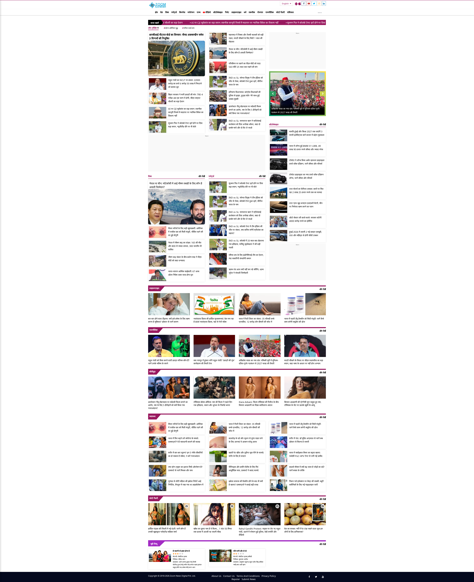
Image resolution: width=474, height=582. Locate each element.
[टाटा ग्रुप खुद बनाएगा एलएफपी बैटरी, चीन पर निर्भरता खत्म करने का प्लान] (278, 207)
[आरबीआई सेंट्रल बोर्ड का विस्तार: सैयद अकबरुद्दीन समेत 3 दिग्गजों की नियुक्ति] (176, 58)
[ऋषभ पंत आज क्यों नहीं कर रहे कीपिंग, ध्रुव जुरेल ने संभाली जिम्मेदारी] (218, 273)
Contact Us (229, 575)
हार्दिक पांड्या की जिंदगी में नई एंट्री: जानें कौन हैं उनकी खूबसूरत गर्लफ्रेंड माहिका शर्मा (167, 530)
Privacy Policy (269, 575)
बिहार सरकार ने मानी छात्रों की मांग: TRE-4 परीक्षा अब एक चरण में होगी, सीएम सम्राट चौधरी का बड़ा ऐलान (185, 98)
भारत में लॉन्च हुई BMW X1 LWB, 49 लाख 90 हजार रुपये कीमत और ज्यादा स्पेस (306, 147)
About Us (216, 575)
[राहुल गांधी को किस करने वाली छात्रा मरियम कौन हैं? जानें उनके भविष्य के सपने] (169, 345)
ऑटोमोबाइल (218, 12)
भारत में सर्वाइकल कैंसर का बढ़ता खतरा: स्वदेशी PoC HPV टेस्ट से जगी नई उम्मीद (305, 454)
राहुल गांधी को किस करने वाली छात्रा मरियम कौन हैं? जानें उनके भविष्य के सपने (168, 362)
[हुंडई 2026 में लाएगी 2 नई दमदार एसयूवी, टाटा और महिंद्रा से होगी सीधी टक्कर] (278, 236)
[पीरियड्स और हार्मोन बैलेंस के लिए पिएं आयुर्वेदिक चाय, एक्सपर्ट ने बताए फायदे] (218, 471)
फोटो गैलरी (280, 12)
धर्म (245, 12)
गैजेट (227, 12)
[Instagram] (319, 3)
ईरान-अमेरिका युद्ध (171, 28)
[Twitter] (314, 3)
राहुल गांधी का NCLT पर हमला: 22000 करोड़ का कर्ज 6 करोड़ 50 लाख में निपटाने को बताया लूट (185, 83)
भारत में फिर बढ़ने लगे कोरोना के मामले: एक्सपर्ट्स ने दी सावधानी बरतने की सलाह (184, 440)
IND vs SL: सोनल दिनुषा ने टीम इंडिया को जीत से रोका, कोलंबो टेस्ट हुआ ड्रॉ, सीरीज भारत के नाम (246, 81)
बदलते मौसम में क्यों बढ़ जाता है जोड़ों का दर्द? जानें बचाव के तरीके (306, 468)
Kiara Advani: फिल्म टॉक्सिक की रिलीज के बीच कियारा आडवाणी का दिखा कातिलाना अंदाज (259, 403)
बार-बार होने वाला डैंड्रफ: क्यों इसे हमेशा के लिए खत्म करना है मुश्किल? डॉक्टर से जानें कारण (169, 320)
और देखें (201, 176)
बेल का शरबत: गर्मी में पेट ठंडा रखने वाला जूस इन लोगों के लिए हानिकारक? (303, 530)
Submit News (249, 579)
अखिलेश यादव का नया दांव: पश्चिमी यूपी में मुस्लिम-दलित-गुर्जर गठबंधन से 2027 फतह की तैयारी (258, 362)
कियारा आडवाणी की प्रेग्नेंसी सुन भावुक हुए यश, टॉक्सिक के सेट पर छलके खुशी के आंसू (302, 403)
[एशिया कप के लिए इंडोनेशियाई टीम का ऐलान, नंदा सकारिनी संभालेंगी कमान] (218, 259)
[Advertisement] (206, 154)
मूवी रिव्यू (154, 543)
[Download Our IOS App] (299, 3)
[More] (319, 12)
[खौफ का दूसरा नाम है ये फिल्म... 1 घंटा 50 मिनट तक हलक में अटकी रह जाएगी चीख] (214, 513)
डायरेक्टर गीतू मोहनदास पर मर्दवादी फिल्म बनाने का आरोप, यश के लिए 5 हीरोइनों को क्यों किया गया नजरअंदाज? (245, 110)
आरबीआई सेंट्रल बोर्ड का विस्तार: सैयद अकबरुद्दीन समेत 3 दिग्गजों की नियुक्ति (176, 36)
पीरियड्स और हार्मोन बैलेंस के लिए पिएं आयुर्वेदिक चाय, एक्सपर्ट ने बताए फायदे (243, 468)
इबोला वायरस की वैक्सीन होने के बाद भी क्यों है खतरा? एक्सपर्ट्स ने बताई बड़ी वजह (246, 483)
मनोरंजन (191, 12)
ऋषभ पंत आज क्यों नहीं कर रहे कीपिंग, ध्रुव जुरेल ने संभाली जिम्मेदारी (246, 271)
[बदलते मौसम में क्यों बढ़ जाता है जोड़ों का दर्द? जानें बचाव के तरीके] (278, 471)
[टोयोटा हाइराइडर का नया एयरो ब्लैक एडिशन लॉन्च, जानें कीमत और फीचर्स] (278, 178)
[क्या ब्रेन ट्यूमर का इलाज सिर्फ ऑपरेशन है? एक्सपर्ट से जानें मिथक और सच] (157, 471)
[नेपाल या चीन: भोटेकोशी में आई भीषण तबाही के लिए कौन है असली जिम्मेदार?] (218, 53)
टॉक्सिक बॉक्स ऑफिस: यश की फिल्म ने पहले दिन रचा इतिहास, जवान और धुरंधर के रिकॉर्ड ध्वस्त (213, 403)
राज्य (198, 12)
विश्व (167, 12)
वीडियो (208, 12)
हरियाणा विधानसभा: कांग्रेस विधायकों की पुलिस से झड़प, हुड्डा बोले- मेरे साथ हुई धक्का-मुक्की (244, 95)
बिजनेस (182, 12)
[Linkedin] (324, 3)
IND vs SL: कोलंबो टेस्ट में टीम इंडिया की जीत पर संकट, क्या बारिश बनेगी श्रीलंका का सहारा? (246, 230)
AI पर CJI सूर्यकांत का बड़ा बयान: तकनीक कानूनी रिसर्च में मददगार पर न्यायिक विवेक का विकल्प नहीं (182, 22)
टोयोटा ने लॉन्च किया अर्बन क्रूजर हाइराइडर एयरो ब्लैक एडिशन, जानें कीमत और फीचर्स (306, 162)
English (285, 3)
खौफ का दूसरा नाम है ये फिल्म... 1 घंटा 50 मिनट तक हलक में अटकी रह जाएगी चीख (213, 530)
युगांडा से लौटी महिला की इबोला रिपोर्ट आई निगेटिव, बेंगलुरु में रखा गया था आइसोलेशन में (185, 483)
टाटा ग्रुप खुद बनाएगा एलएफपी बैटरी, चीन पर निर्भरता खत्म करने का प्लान (305, 205)
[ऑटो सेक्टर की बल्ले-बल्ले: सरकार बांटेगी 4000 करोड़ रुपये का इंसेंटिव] (278, 221)
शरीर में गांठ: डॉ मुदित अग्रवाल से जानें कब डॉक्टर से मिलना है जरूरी (306, 440)
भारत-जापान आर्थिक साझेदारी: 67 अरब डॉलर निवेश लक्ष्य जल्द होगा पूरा (183, 273)
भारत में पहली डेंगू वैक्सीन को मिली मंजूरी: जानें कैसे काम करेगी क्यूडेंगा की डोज (304, 320)
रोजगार (260, 12)
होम (156, 12)
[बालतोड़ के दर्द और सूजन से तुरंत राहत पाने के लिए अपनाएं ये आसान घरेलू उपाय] (218, 442)
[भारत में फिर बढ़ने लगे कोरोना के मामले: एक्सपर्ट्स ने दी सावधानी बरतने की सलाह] (157, 442)
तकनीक (252, 12)
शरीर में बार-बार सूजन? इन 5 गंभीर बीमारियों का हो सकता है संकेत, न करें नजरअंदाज (185, 454)
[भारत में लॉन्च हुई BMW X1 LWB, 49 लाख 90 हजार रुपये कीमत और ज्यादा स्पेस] (278, 150)
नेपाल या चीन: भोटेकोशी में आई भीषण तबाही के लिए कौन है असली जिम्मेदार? (246, 51)
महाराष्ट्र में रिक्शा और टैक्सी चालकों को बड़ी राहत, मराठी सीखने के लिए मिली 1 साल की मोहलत (246, 38)
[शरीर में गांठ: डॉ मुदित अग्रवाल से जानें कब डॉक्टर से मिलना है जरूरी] (278, 442)
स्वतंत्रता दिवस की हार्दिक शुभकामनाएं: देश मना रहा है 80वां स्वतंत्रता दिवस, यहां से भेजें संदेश (214, 320)
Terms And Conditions (248, 575)
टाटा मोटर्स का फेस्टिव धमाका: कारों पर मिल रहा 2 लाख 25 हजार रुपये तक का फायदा (306, 190)
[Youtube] (309, 3)
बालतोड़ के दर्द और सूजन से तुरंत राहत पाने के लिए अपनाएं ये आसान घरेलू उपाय (246, 440)
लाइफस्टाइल (236, 12)
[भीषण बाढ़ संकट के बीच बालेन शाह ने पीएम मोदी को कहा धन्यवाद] (157, 261)
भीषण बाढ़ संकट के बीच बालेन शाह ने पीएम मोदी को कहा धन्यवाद (184, 258)
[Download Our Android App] (296, 3)
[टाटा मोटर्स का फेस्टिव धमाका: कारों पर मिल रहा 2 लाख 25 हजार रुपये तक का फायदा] (278, 193)
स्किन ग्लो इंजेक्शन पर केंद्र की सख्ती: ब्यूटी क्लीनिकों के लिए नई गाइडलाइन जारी (306, 483)
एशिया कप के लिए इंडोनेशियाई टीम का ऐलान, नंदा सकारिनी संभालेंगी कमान (246, 256)
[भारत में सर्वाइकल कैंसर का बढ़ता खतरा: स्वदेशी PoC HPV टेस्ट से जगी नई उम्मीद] (278, 456)
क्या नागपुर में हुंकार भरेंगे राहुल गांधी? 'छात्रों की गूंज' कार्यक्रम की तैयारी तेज (214, 362)
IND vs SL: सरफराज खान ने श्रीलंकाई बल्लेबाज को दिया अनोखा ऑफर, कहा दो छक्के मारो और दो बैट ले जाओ (245, 124)
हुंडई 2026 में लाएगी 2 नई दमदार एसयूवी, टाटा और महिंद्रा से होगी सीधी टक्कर (305, 233)
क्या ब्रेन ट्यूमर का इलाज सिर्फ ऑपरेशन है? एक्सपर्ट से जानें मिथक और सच (185, 468)
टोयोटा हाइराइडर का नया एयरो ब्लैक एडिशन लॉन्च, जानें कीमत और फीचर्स (306, 176)
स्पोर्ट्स (174, 12)
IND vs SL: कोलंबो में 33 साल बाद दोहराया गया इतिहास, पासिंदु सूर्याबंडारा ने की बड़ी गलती (246, 244)
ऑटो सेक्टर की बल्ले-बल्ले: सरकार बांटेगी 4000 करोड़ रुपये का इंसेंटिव (305, 219)
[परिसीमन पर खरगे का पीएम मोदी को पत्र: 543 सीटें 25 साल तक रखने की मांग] (218, 67)
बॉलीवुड (152, 371)
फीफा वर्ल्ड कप (188, 28)
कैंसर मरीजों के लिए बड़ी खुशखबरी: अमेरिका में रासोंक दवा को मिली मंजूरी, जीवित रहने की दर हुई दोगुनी (185, 232)
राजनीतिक (270, 12)
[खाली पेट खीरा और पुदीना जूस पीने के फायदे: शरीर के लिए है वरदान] (218, 456)
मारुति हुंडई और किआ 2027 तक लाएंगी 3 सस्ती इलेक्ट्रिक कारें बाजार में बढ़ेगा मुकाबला (306, 133)
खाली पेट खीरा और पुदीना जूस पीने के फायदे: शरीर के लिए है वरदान (246, 454)
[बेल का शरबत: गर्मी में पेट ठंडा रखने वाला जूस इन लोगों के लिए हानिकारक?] (305, 513)
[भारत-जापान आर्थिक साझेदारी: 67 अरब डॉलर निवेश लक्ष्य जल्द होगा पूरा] (157, 275)
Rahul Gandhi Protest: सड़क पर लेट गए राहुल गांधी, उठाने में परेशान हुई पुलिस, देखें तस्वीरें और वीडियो (259, 531)
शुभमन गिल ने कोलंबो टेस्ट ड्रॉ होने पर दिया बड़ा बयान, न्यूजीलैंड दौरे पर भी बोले (268, 22)
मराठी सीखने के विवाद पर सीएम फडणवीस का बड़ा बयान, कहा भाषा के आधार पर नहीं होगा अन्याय (303, 362)
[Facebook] (304, 3)
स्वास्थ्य (152, 416)
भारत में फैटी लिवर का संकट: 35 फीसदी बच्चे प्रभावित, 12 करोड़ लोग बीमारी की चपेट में (256, 320)
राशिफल (290, 12)
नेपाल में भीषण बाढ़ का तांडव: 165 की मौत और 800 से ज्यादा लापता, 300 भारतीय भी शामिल (185, 246)
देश (161, 12)
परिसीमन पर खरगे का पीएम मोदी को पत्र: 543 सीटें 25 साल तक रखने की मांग (245, 65)
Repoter (236, 579)
